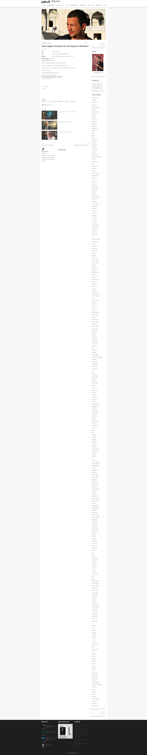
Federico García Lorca (96, 296)
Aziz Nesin (94, 178)
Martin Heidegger (95, 475)
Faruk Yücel (94, 291)
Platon (93, 576)
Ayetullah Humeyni (95, 175)
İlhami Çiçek (94, 385)
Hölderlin (93, 373)
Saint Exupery (94, 602)
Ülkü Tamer (94, 663)
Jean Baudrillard (95, 411)
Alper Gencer (94, 142)
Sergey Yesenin (94, 616)
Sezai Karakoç (94, 618)
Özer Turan (94, 562)
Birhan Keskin (94, 194)
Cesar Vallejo (94, 220)
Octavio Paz (94, 534)
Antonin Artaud (94, 161)
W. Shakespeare (95, 673)
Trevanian (93, 656)
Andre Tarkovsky (95, 154)
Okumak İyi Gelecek (60, 5)
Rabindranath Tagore (96, 581)
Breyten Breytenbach (96, 197)
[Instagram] (100, 84)
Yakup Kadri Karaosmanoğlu (97, 684)
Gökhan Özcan (94, 331)
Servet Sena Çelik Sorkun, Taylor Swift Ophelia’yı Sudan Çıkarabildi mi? (50, 726)
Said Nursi (94, 600)
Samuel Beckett (95, 609)
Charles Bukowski (95, 227)
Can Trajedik (94, 208)
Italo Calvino (94, 395)
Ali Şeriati (93, 138)
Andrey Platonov (95, 149)
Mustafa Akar (94, 510)
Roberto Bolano (95, 588)
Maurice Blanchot (95, 477)
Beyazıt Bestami (95, 189)
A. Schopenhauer (95, 98)
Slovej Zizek (94, 626)
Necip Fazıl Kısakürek (96, 517)
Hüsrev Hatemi (94, 378)
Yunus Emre (94, 696)
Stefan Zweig (94, 630)
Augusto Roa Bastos (95, 173)
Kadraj (89, 5)
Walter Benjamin (95, 675)
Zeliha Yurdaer (94, 701)
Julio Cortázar (94, 423)
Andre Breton (94, 147)
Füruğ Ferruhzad (95, 319)
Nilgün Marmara (95, 522)
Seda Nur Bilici (94, 611)
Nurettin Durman (95, 529)
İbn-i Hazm (94, 380)
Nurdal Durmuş (94, 527)
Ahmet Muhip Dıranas (96, 112)
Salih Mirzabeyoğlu (95, 607)
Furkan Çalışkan (95, 314)
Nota (93, 5)
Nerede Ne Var (98, 5)
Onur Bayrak (94, 538)
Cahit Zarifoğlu (94, 206)
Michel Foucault (95, 496)
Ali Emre (93, 135)
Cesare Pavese (94, 222)
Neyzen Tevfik (94, 519)
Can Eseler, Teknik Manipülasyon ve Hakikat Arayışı (49, 745)
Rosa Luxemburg (95, 593)
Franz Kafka (94, 310)
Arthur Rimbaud (95, 166)
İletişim (104, 5)
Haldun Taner (94, 350)
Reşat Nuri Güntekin (95, 585)
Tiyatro (93, 647)
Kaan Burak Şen (95, 425)
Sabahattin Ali (94, 595)
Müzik (93, 432)
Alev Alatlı (93, 131)
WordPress (66, 753)
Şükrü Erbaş (94, 635)
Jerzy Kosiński (94, 416)
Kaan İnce (94, 428)
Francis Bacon (94, 307)
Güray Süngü (94, 338)
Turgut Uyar (94, 659)
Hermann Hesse (95, 369)
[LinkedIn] (93, 87)
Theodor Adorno (95, 644)
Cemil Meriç (94, 215)
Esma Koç (93, 286)
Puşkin (93, 578)
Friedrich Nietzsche (95, 312)
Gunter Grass (94, 336)
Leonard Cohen (95, 461)
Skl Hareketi (94, 557)
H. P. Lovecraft (94, 345)
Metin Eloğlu (94, 494)
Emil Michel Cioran (95, 279)
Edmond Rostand (95, 272)
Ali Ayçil (93, 133)
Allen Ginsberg (94, 140)
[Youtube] (97, 87)
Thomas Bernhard (95, 649)
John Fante (94, 418)
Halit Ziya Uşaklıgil (95, 354)
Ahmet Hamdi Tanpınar (96, 107)
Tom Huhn (94, 654)
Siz (92, 623)
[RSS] (100, 87)
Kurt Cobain (94, 453)
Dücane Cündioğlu (95, 260)
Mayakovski (94, 479)
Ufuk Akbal (94, 661)
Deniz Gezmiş (94, 246)
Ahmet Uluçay (94, 119)
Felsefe (93, 298)
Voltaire (93, 670)
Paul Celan (94, 569)
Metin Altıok (94, 491)
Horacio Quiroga (95, 376)
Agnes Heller (94, 102)
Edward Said (94, 274)
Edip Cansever (94, 270)
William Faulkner (95, 677)
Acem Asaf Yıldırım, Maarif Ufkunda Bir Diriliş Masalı (65, 121)
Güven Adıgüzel (44, 43)
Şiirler (93, 552)
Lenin (93, 458)
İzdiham (44, 5)
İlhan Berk (94, 387)
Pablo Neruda (94, 564)
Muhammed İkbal (95, 505)
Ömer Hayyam (94, 545)
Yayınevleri (94, 692)
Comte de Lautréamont (96, 239)
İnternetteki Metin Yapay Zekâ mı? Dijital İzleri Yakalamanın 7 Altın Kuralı (68, 111)
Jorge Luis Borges (95, 420)
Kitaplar (93, 430)
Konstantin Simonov (95, 449)
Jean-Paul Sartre (95, 413)
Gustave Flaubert (95, 340)
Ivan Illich (93, 402)
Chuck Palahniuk (95, 234)
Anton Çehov (94, 159)
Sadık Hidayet (94, 597)
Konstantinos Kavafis (96, 451)
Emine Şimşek (94, 281)
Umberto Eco (94, 666)
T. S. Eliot (93, 640)
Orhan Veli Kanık (95, 560)
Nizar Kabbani (94, 524)
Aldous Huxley (94, 128)
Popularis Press (80, 753)
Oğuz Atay (93, 536)
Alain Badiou (94, 121)
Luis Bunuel (94, 468)
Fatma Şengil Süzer (95, 293)
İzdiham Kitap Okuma (96, 404)
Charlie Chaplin (94, 230)
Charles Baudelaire (95, 225)
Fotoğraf (93, 305)
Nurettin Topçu (94, 531)
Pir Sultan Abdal (95, 574)
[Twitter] (93, 84)
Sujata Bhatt (94, 633)
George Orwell (94, 324)
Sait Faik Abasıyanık (95, 604)
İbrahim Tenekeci (95, 383)
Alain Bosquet (94, 123)
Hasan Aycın (94, 359)
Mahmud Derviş (95, 470)
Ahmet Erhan (94, 105)
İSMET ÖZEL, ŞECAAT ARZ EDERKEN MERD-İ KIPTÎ (65, 131)
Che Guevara (94, 232)
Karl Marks (94, 437)
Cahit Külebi (94, 201)
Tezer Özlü (94, 642)
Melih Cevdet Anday (95, 489)
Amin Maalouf (94, 145)
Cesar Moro (94, 218)
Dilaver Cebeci (94, 251)
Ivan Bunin (94, 397)
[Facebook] (97, 84)
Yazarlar (49, 43)
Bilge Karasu (94, 192)
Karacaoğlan (94, 435)
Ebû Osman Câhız (95, 263)
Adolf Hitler (94, 100)
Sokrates (93, 628)
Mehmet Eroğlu (95, 484)
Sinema (93, 555)
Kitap (67, 5)
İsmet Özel (94, 392)
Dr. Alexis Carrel (95, 258)
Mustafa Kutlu (94, 512)
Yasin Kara (94, 689)
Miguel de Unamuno (95, 501)
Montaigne (94, 503)
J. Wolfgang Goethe (95, 406)
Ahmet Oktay (94, 114)
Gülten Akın (94, 333)
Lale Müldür (94, 456)
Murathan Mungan (95, 508)
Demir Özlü (94, 244)
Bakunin (93, 180)
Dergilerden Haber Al (73, 5)
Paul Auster (94, 567)
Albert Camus (94, 126)
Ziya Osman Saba (95, 706)
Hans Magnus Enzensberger (97, 357)
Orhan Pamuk (94, 541)
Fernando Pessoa (95, 300)
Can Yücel (93, 211)
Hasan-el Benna (95, 362)
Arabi (93, 164)
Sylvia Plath (94, 637)
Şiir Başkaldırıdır (51, 5)
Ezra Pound (94, 288)
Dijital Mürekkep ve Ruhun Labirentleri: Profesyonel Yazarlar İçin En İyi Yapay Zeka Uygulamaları (50, 739)
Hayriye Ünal (94, 366)
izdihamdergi (45, 49)
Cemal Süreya (94, 213)
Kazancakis (94, 439)
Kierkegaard (94, 442)
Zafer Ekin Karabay (95, 699)
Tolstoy (93, 651)
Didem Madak (94, 248)
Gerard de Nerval (95, 326)
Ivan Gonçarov (94, 399)
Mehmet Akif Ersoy (95, 482)
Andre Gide (94, 152)
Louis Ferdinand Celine (96, 463)
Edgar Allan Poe (95, 267)
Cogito (93, 237)
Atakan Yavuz (94, 168)
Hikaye (93, 371)
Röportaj (93, 550)
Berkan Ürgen (94, 182)
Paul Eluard (94, 571)
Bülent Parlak (94, 199)
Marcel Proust (94, 472)
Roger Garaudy (94, 590)
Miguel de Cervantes (95, 498)
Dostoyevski (94, 255)
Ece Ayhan (94, 265)
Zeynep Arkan (94, 703)
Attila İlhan (94, 171)
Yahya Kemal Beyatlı (95, 682)
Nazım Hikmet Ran (95, 515)
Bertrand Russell (95, 187)
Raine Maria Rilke (95, 583)
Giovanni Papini (95, 329)
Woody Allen (94, 680)
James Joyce (94, 409)
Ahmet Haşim (94, 109)
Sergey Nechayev (95, 614)
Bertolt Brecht (94, 185)
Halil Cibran (94, 352)
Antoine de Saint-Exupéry (96, 156)
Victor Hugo (94, 668)
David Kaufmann (95, 241)
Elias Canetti (94, 277)
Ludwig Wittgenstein (95, 465)
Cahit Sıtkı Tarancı (95, 204)
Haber (93, 347)
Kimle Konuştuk (83, 5)
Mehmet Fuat (94, 486)
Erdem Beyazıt (94, 284)
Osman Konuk (94, 543)
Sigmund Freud (94, 621)
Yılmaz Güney (94, 694)
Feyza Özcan (94, 303)
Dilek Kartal (94, 253)
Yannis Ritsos (94, 687)
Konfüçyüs (94, 446)
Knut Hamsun (94, 444)
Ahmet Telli (94, 116)
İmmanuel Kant (94, 390)
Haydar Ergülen (95, 364)
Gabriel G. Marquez (95, 321)
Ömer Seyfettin (94, 548)
